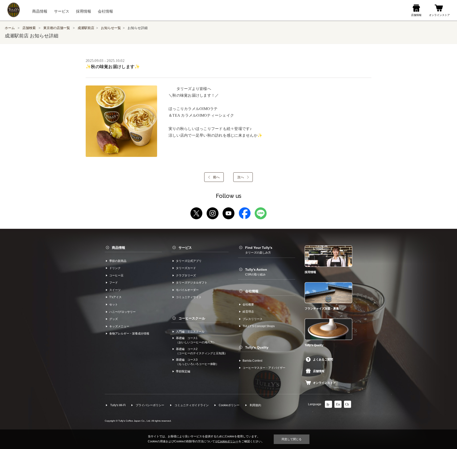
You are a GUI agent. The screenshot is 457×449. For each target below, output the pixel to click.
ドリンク (115, 268)
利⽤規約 (255, 405)
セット (113, 304)
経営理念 (248, 311)
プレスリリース (253, 319)
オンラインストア (324, 382)
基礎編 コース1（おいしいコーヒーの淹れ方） (196, 340)
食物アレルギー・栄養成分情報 (129, 333)
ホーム (10, 28)
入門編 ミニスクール (190, 331)
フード (113, 282)
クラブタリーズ (186, 275)
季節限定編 (183, 371)
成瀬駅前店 (86, 28)
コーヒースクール (192, 318)
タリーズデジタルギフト (191, 282)
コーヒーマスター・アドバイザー (264, 367)
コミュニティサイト (189, 297)
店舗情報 (318, 371)
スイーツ (115, 290)
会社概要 (248, 304)
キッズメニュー (119, 326)
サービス (185, 247)
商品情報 (118, 247)
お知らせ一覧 (111, 28)
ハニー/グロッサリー (122, 312)
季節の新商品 (117, 261)
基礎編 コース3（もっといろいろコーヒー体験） (197, 362)
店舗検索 (29, 28)
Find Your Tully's (258, 250)
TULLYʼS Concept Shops (259, 326)
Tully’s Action (256, 272)
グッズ (113, 319)
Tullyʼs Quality (256, 347)
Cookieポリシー (229, 405)
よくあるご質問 (323, 359)
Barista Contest (252, 360)
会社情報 (251, 291)
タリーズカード (186, 268)
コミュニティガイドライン (191, 405)
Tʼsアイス (115, 297)
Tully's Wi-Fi (118, 405)
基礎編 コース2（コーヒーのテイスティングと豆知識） (201, 351)
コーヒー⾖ (116, 275)
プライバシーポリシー (150, 405)
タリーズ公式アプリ (189, 261)
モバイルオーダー (187, 290)
